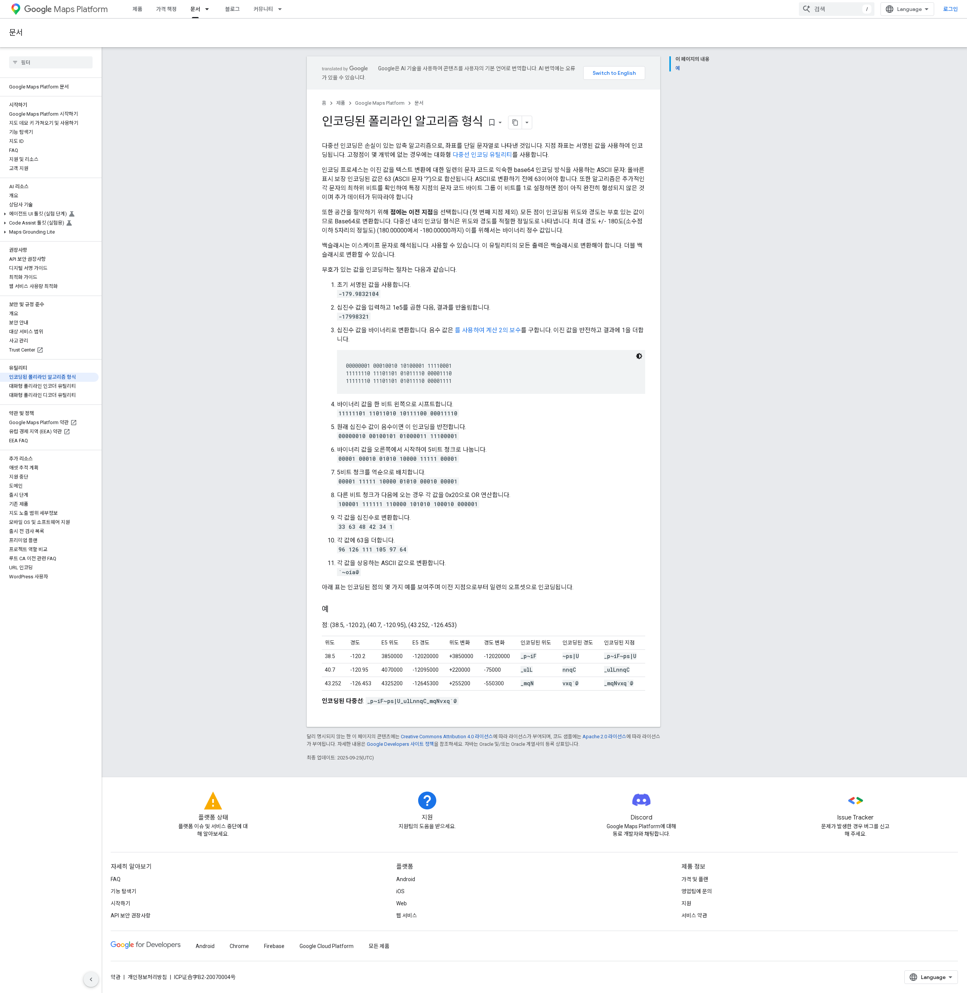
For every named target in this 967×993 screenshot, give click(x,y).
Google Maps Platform (380, 103)
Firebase (274, 946)
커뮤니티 (263, 9)
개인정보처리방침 (147, 977)
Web (401, 903)
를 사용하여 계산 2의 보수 (488, 330)
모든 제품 (379, 946)
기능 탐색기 (123, 891)
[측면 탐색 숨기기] (91, 979)
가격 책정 (166, 9)
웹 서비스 (406, 915)
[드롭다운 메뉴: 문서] (209, 9)
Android (405, 879)
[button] (49, 213)
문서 (195, 9)
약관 (115, 977)
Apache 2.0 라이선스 (604, 736)
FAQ (115, 879)
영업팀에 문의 (696, 891)
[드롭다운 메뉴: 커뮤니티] (282, 9)
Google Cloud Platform (327, 946)
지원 (686, 903)
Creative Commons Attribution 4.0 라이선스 (447, 736)
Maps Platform (81, 9)
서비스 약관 (694, 915)
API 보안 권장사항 (131, 915)
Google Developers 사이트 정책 (400, 744)
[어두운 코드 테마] (639, 356)
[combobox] (836, 9)
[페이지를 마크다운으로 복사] (515, 122)
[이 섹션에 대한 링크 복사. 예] (336, 609)
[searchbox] (51, 62)
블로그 (232, 9)
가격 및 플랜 (694, 879)
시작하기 (120, 903)
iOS (400, 891)
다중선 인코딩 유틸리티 (482, 154)
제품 (137, 9)
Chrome (239, 946)
